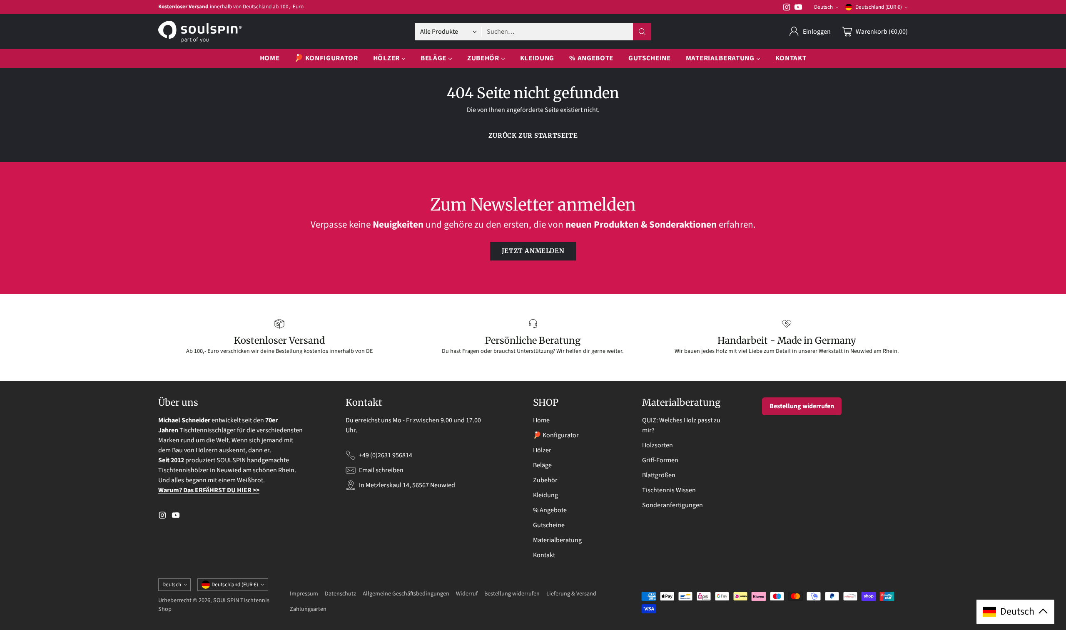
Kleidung (545, 495)
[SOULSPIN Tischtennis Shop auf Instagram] (786, 8)
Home (541, 420)
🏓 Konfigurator (556, 435)
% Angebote (550, 510)
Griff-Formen (660, 460)
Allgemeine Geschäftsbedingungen (406, 593)
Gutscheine (549, 525)
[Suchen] (642, 31)
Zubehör (545, 480)
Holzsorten (657, 445)
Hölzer (542, 450)
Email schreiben (381, 470)
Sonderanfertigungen (672, 505)
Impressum (304, 593)
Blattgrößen (658, 475)
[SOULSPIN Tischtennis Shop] (200, 31)
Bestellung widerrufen (802, 406)
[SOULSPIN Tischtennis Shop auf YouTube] (798, 8)
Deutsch (823, 7)
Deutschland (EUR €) (878, 7)
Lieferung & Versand (571, 593)
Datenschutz (340, 593)
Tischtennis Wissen (669, 490)
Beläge (542, 465)
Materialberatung (557, 540)
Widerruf (467, 593)
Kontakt (544, 555)
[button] (1015, 612)
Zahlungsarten (308, 609)
